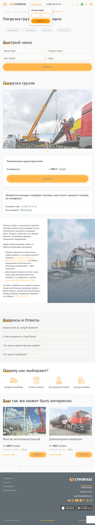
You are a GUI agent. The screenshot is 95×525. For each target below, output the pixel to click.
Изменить (40, 21)
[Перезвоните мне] (78, 4)
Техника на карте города (73, 4)
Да (40, 16)
